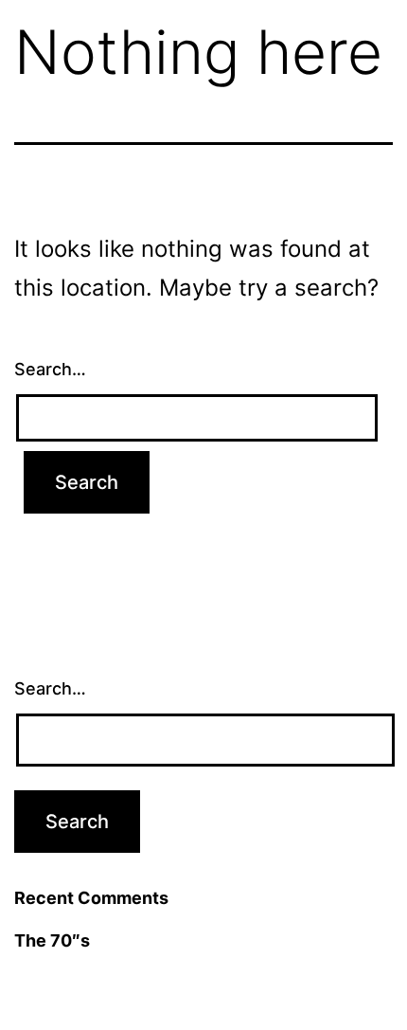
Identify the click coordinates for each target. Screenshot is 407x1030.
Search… (50, 369)
